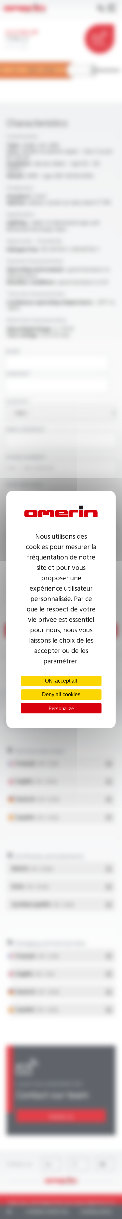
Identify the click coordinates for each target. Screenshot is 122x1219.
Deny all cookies (61, 694)
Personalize (61, 708)
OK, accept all (61, 681)
